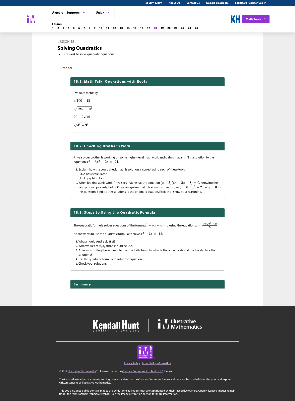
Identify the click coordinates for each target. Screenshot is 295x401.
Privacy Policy (132, 363)
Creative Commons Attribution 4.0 (142, 371)
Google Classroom (217, 3)
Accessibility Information (156, 363)
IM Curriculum (153, 3)
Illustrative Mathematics (82, 371)
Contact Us (193, 3)
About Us (174, 3)
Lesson (66, 68)
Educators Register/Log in (250, 3)
